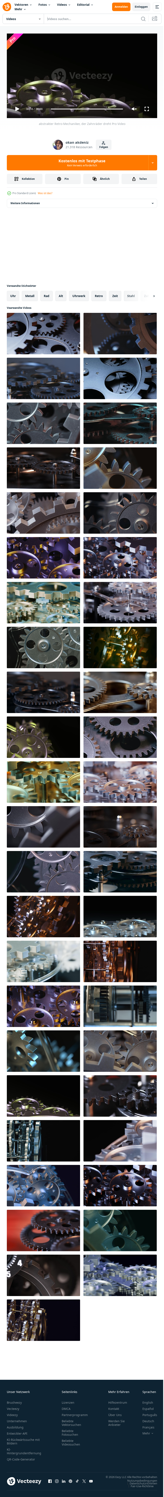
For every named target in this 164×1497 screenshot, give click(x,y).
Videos (62, 5)
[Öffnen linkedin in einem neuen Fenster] (63, 1481)
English (144, 1401)
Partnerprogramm (75, 1413)
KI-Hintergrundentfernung (24, 1449)
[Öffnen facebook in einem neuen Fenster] (50, 1481)
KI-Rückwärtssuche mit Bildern (23, 1439)
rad (46, 294)
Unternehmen (17, 1419)
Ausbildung (15, 1425)
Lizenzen (68, 1401)
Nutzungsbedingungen (139, 1483)
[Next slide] (147, 294)
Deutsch (145, 1419)
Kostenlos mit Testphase (82, 162)
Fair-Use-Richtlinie (138, 1488)
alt (61, 294)
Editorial (83, 5)
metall (29, 294)
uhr (13, 294)
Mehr (18, 9)
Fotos (42, 5)
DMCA (66, 1407)
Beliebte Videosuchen (71, 1440)
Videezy (12, 1413)
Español (145, 1407)
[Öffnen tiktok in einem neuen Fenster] (77, 1481)
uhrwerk (78, 294)
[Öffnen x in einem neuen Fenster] (84, 1481)
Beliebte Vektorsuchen (71, 1421)
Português (146, 1413)
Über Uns (115, 1413)
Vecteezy (13, 1407)
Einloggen (141, 7)
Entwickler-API (17, 1432)
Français (145, 1425)
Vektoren (21, 5)
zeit (115, 294)
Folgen (103, 147)
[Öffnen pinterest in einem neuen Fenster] (70, 1481)
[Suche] (143, 18)
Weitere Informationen (25, 201)
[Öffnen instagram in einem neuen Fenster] (57, 1481)
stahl (131, 294)
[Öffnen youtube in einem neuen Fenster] (91, 1481)
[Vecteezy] (7, 7)
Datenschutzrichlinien (140, 1485)
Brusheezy (14, 1401)
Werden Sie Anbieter (116, 1421)
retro (99, 294)
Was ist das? (45, 193)
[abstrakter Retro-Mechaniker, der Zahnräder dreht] (43, 332)
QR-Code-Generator (21, 1457)
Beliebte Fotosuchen (70, 1431)
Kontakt (113, 1407)
